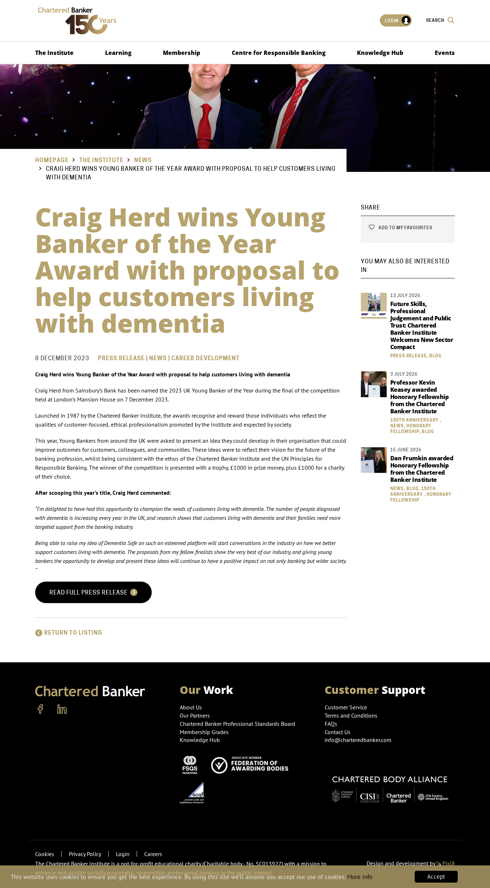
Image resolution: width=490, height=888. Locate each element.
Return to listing (73, 632)
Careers (153, 854)
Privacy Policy (85, 854)
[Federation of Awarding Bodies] (252, 764)
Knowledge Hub (380, 53)
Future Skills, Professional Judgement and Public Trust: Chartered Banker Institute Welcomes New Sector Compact (421, 325)
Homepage (52, 160)
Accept (436, 876)
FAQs (331, 723)
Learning (118, 53)
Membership (181, 53)
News (143, 160)
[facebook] (40, 709)
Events (445, 53)
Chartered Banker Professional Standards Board (237, 723)
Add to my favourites (404, 227)
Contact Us (337, 732)
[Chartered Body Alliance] (390, 786)
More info (359, 877)
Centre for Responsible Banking (279, 53)
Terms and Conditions (351, 715)
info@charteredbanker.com (358, 739)
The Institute (54, 53)
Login (392, 20)
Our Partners (195, 715)
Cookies (44, 854)
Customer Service (346, 707)
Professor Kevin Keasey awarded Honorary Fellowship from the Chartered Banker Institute (419, 397)
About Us (191, 707)
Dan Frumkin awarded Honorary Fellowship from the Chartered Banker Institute (421, 469)
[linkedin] (62, 709)
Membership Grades (204, 732)
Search (436, 20)
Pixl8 (448, 863)
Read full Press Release (89, 592)
